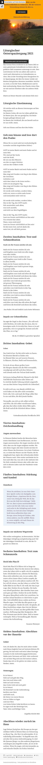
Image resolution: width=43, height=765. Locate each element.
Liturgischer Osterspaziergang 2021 (18, 52)
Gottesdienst (29, 755)
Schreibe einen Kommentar (25, 757)
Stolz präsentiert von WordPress (27, 762)
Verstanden (22, 12)
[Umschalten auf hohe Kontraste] (2, 2)
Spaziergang (11, 757)
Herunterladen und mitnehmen (16, 61)
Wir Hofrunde (19, 755)
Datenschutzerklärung (9, 762)
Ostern (5, 757)
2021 (37, 755)
